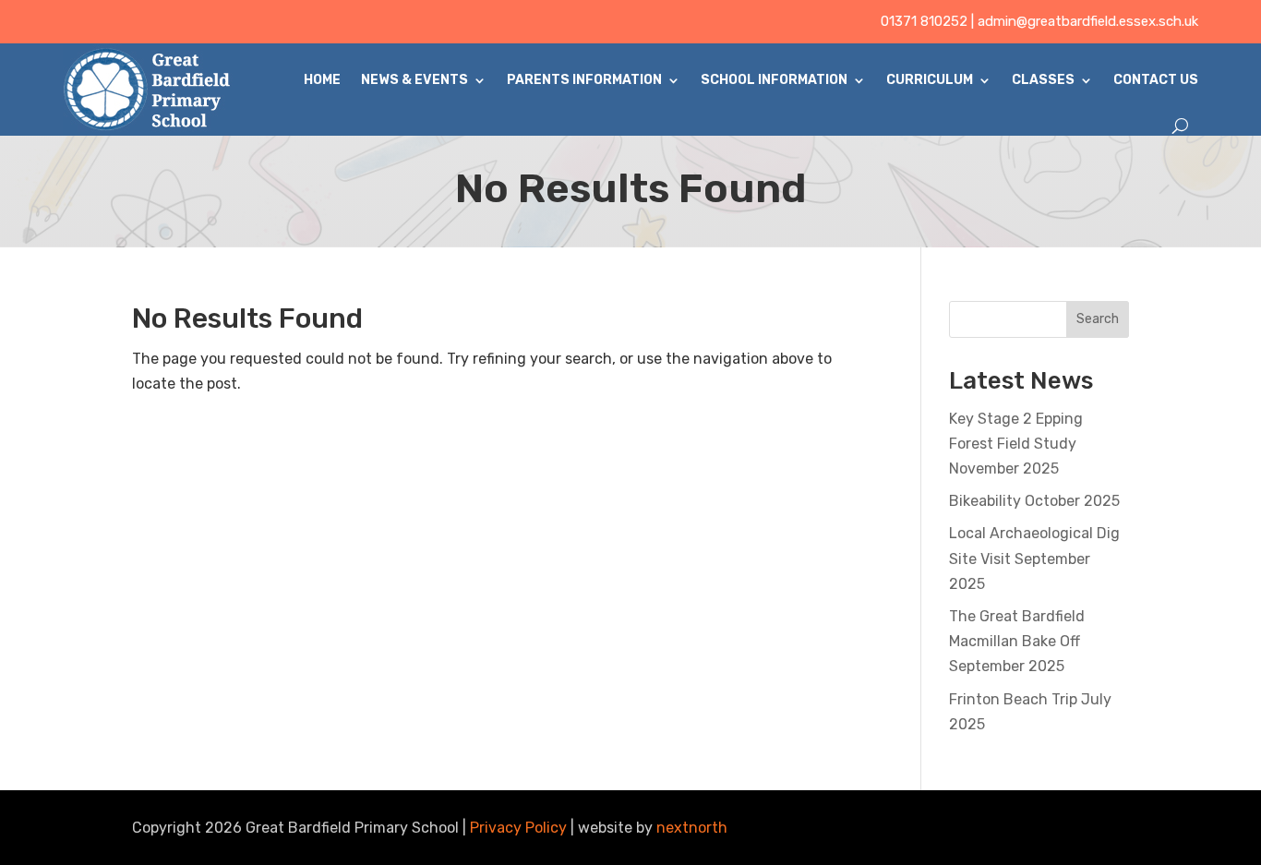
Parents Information (584, 80)
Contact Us (1155, 80)
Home (322, 80)
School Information (774, 80)
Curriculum (929, 80)
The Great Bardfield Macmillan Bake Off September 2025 (1017, 641)
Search (1097, 319)
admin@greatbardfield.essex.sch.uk (1088, 21)
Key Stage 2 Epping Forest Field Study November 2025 (1016, 443)
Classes (1043, 80)
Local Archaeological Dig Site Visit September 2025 (1034, 558)
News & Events (414, 80)
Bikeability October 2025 (1034, 501)
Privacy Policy (518, 827)
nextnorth (691, 827)
